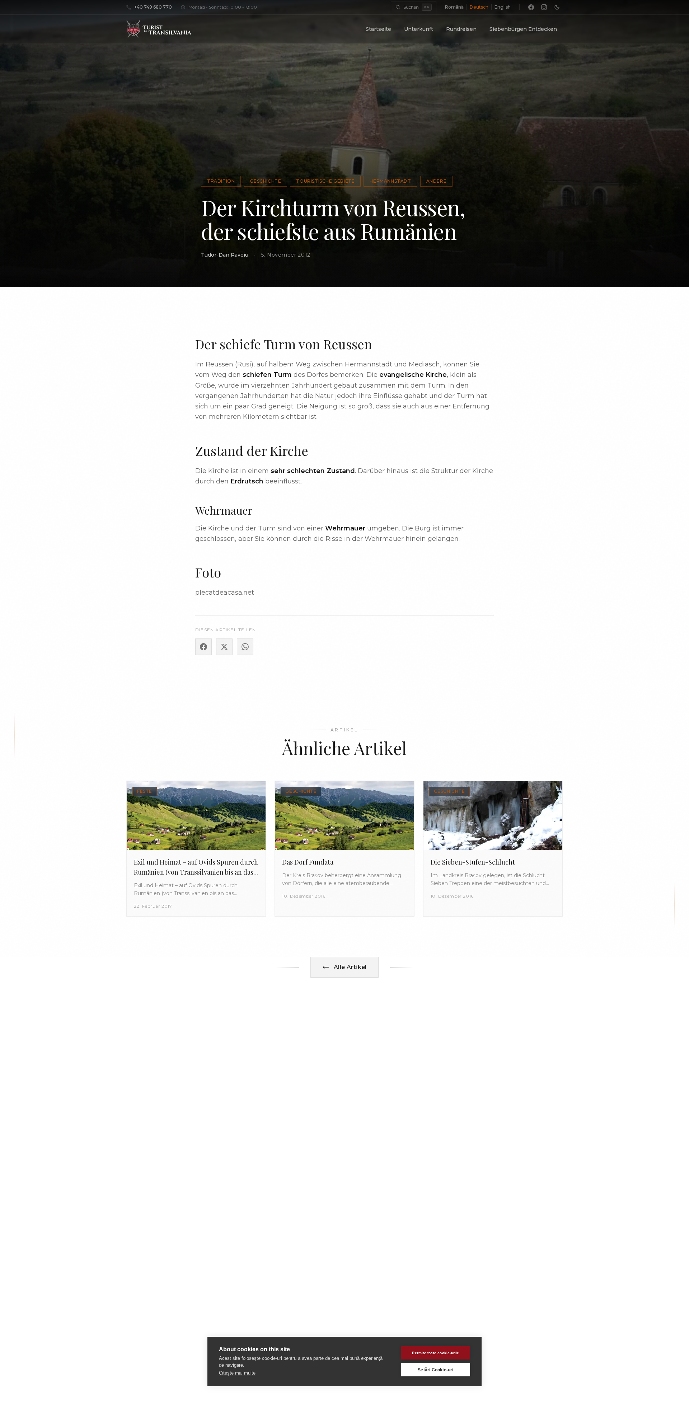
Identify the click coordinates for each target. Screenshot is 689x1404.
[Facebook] (531, 7)
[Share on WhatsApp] (245, 646)
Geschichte (265, 181)
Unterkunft (418, 29)
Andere (436, 181)
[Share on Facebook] (203, 646)
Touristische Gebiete (325, 181)
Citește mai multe (237, 1373)
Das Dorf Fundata (307, 862)
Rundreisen (461, 29)
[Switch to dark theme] (557, 7)
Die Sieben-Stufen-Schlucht (473, 862)
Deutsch (479, 7)
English (503, 7)
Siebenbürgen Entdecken (523, 29)
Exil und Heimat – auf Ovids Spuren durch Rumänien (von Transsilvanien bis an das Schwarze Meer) (196, 872)
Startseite (378, 29)
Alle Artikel (350, 967)
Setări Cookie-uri (435, 1369)
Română (454, 7)
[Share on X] (224, 646)
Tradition (221, 181)
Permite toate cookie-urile (435, 1353)
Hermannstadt (390, 181)
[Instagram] (544, 7)
